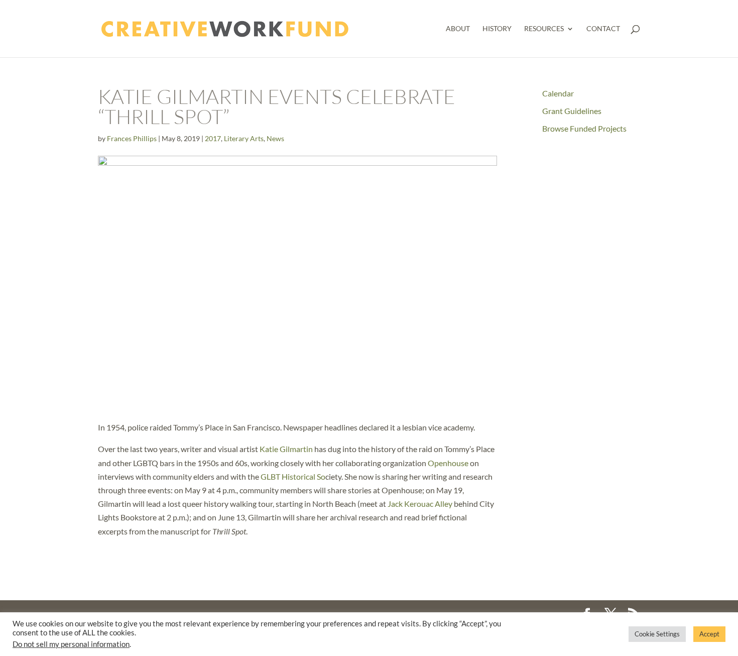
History (497, 29)
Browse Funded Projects (584, 128)
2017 (213, 138)
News (275, 138)
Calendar (558, 93)
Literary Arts (244, 138)
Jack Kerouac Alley (420, 503)
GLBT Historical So (293, 476)
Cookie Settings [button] (657, 634)
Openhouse (447, 463)
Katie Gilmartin (286, 449)
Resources (544, 29)
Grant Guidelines (571, 111)
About (458, 29)
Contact (603, 29)
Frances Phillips (132, 138)
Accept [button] (709, 634)
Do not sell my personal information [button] (71, 644)
